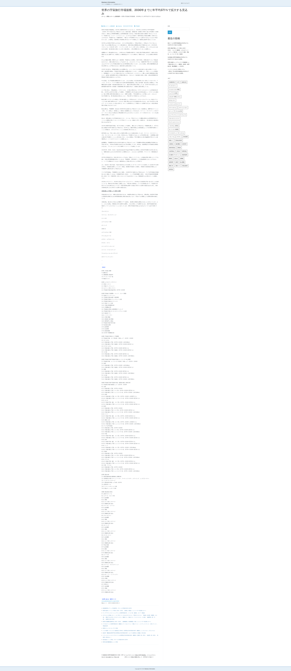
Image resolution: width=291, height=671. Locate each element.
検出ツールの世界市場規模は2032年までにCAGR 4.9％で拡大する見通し (178, 44)
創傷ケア (171, 140)
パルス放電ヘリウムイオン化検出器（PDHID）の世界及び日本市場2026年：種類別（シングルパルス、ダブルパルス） (129, 630)
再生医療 (185, 136)
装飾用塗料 (184, 154)
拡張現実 (184, 144)
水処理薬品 (171, 151)
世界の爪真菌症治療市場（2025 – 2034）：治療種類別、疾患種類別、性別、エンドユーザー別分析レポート (127, 621)
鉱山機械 (182, 162)
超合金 (176, 158)
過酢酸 (181, 158)
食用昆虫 (171, 169)
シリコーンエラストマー (175, 104)
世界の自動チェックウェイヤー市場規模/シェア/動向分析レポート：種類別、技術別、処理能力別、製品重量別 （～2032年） (178, 64)
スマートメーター (183, 107)
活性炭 (178, 151)
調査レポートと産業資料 (109, 26)
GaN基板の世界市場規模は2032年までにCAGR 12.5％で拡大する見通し (178, 58)
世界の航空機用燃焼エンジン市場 (110, 642)
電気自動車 (185, 165)
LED (178, 82)
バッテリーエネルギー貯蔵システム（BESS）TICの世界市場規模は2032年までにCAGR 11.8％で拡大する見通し (178, 71)
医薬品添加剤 (179, 140)
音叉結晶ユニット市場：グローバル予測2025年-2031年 (115, 639)
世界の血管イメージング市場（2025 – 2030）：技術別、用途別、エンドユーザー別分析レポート (124, 610)
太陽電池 (171, 144)
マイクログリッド (173, 133)
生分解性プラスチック (174, 154)
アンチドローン (172, 85)
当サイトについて (185, 3)
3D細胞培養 (172, 82)
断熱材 (179, 147)
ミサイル (182, 133)
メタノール (171, 136)
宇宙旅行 (138, 26)
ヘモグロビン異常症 (173, 125)
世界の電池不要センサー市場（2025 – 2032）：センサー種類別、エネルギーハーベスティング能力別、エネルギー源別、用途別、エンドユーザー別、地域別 (178, 51)
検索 (169, 26)
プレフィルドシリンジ (174, 122)
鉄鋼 (177, 162)
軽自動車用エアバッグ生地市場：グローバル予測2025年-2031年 (117, 608)
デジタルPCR (179, 111)
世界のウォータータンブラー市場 (110, 628)
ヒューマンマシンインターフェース (177, 114)
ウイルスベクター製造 (174, 89)
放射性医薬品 (172, 147)
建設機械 (178, 144)
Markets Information (108, 2)
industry (120, 26)
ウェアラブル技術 (173, 93)
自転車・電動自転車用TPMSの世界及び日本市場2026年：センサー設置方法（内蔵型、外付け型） (124, 633)
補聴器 (170, 158)
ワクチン (179, 136)
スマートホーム (172, 107)
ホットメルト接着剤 (173, 129)
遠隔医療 (171, 162)
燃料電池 (184, 151)
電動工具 (171, 165)
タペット (171, 111)
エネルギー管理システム (175, 96)
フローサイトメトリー (174, 118)
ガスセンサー (172, 100)
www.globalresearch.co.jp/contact (110, 601)
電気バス (178, 165)
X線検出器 (183, 82)
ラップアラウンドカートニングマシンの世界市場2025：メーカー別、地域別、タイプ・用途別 (124, 613)
